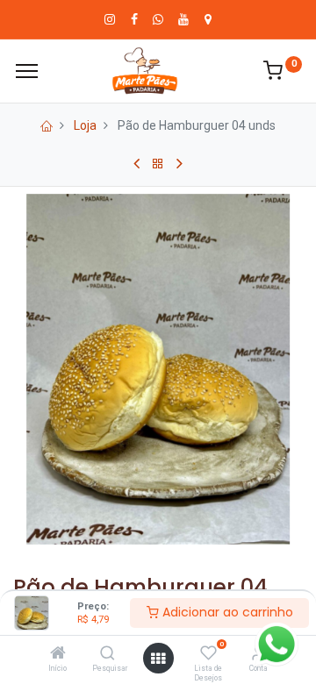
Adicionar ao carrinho (226, 612)
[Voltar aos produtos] (158, 164)
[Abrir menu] (158, 658)
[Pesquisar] (107, 654)
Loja (85, 125)
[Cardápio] (27, 71)
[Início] (58, 654)
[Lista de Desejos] (208, 654)
